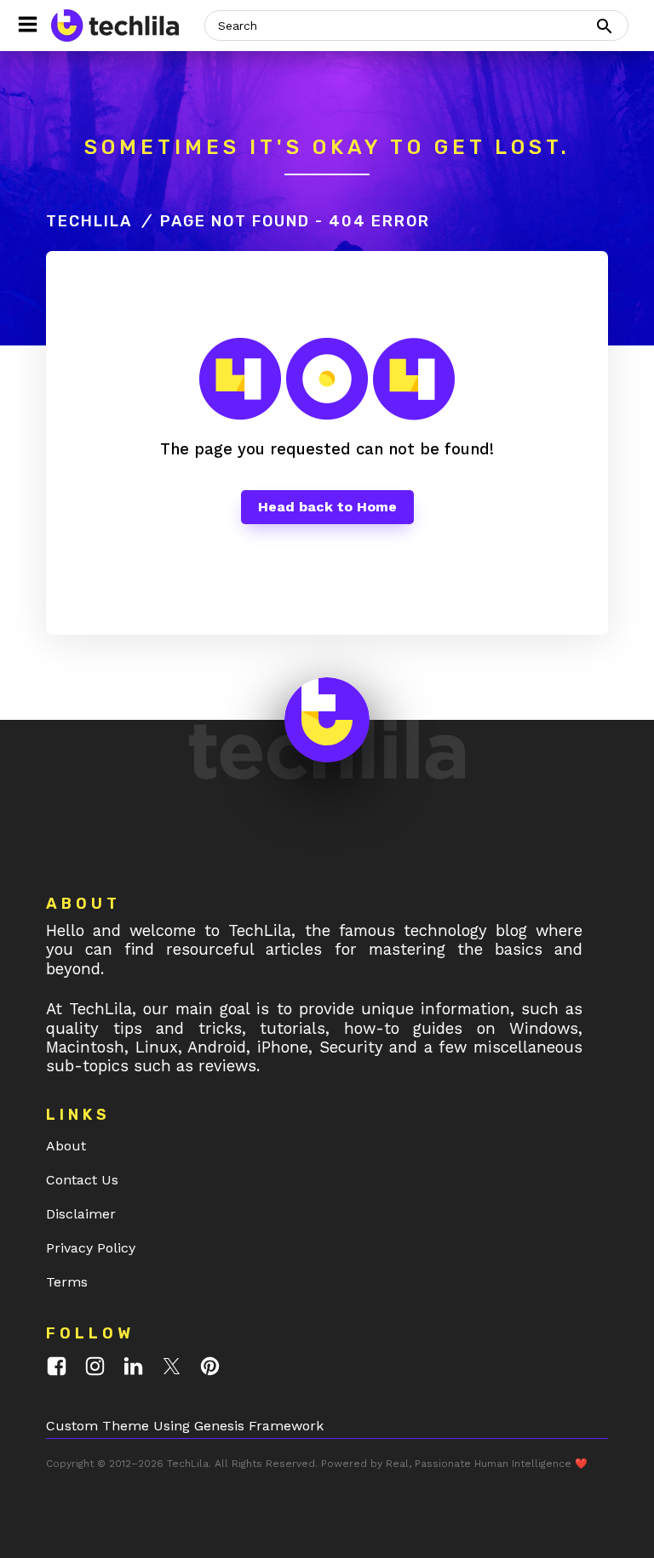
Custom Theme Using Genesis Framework (185, 1426)
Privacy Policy (90, 1248)
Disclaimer (81, 1214)
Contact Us (82, 1180)
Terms (67, 1282)
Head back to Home (327, 507)
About (66, 1146)
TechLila (89, 221)
